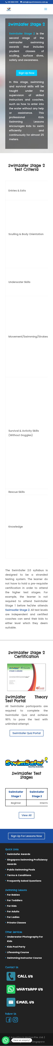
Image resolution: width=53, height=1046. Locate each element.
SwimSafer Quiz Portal (26, 733)
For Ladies (13, 917)
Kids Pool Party (16, 946)
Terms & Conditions (19, 875)
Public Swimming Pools (21, 869)
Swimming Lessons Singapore (26, 1041)
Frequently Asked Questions (24, 880)
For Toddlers (14, 900)
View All (27, 815)
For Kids (12, 906)
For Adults (13, 911)
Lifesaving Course (18, 952)
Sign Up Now (26, 73)
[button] (6, 1040)
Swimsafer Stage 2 (17, 610)
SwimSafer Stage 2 (22, 33)
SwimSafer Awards (18, 854)
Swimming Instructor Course (24, 957)
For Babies (13, 894)
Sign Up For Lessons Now (26, 836)
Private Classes (16, 922)
